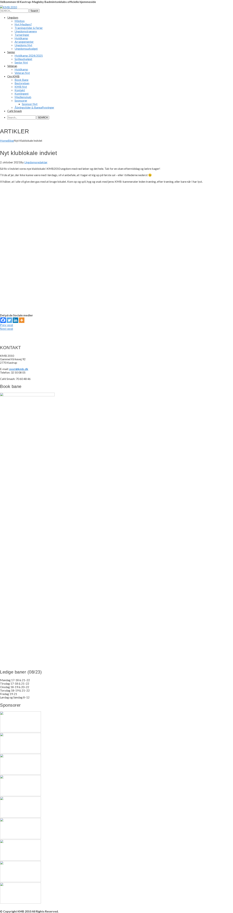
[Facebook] (3, 320)
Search (34, 10)
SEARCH (43, 117)
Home (4, 140)
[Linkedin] (15, 320)
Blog (11, 140)
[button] (116, 298)
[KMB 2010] (8, 7)
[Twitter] (9, 320)
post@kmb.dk (18, 369)
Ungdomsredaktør (36, 162)
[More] (21, 320)
